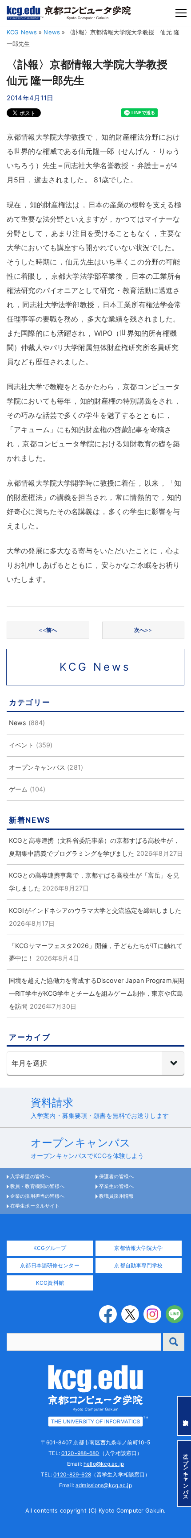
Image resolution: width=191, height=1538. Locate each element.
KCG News (22, 32)
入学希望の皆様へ (30, 1176)
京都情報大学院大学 (138, 1248)
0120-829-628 (72, 1474)
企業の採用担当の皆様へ (37, 1196)
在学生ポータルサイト (35, 1206)
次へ (143, 630)
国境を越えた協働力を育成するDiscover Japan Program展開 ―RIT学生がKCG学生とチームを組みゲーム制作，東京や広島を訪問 (100, 993)
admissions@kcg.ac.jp (104, 1485)
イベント (21, 745)
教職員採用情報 (116, 1196)
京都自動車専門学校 (138, 1265)
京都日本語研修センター (49, 1265)
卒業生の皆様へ (116, 1186)
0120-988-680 (80, 1453)
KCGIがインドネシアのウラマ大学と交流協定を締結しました (95, 910)
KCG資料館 (50, 1282)
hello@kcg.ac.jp (104, 1463)
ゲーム (18, 789)
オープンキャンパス (37, 767)
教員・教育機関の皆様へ (37, 1186)
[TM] (95, 1394)
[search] (173, 1342)
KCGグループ (50, 1248)
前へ (48, 630)
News (52, 32)
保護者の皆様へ (116, 1176)
